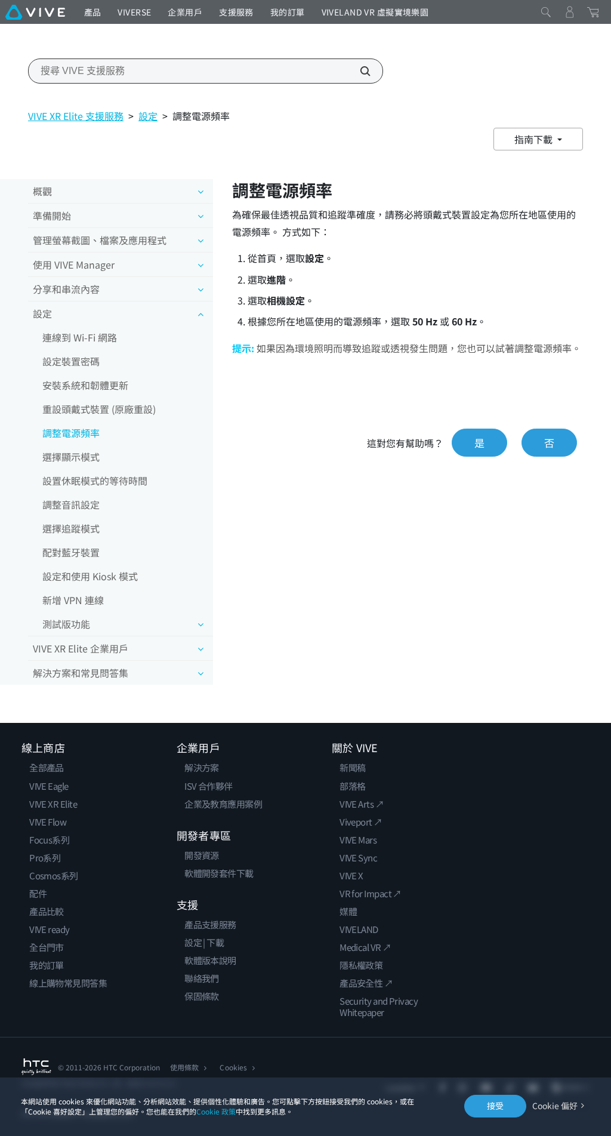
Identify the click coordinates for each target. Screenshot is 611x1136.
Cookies (233, 1067)
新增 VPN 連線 (73, 600)
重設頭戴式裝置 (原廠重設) (99, 409)
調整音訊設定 (71, 504)
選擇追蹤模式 (71, 528)
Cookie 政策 (216, 1111)
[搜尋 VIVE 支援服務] (359, 71)
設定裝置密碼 (71, 361)
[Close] (546, 12)
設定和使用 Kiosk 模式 (90, 576)
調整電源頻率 (71, 433)
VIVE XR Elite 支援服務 (76, 116)
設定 (148, 116)
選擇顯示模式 (71, 457)
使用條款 (184, 1067)
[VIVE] (35, 12)
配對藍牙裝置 (71, 552)
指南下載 (534, 139)
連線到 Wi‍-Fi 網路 (79, 337)
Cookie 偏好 (555, 1106)
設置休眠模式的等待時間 (94, 480)
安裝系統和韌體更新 (85, 385)
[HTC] (36, 1066)
